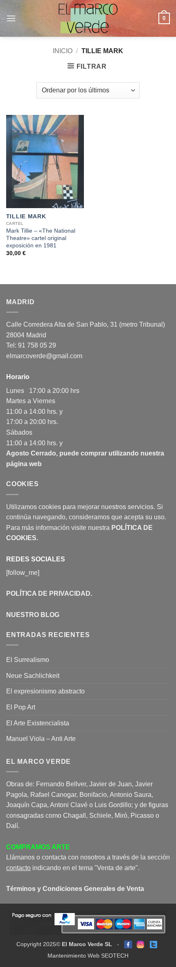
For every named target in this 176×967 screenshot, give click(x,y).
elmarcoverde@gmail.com (44, 355)
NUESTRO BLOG (32, 614)
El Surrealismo (27, 659)
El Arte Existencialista (37, 723)
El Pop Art (20, 707)
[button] (11, 18)
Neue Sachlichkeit (32, 675)
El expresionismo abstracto (45, 691)
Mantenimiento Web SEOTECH (88, 955)
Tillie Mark (26, 216)
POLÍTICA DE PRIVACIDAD (48, 593)
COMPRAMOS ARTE (38, 847)
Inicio (62, 50)
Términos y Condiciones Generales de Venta (75, 888)
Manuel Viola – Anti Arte (41, 738)
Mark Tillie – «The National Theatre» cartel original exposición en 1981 (40, 238)
